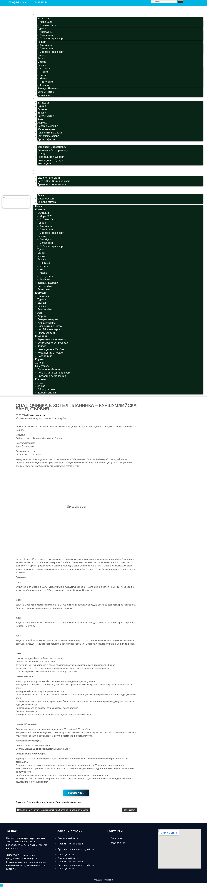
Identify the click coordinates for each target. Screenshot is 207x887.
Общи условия (46, 198)
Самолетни (46, 35)
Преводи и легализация (51, 184)
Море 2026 (46, 21)
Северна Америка (47, 126)
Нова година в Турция (50, 160)
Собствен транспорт (52, 38)
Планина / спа (48, 25)
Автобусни (46, 31)
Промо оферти (46, 139)
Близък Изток (45, 91)
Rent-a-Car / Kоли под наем (53, 181)
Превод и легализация (70, 843)
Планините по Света (49, 132)
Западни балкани (45, 802)
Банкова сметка (46, 202)
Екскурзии (41, 98)
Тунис (40, 55)
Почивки (40, 14)
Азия (40, 119)
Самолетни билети (48, 177)
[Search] (180, 1)
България (43, 18)
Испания (45, 68)
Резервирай (76, 792)
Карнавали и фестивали (52, 146)
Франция (45, 85)
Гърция (41, 41)
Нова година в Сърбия (50, 156)
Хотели (39, 170)
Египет (41, 58)
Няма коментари (36, 415)
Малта (43, 78)
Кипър (43, 75)
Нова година (44, 163)
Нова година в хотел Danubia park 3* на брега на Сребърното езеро (52, 810)
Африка (42, 122)
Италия (44, 71)
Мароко (41, 61)
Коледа (41, 153)
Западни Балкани (47, 88)
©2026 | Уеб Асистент (103, 880)
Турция (41, 28)
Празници (41, 142)
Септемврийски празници (52, 150)
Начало (39, 11)
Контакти (40, 187)
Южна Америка (46, 129)
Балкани (42, 109)
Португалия (46, 81)
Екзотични (43, 95)
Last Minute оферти (48, 136)
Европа (41, 65)
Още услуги (42, 173)
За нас (39, 191)
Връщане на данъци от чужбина (76, 849)
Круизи (39, 166)
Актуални (20, 802)
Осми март (129, 810)
